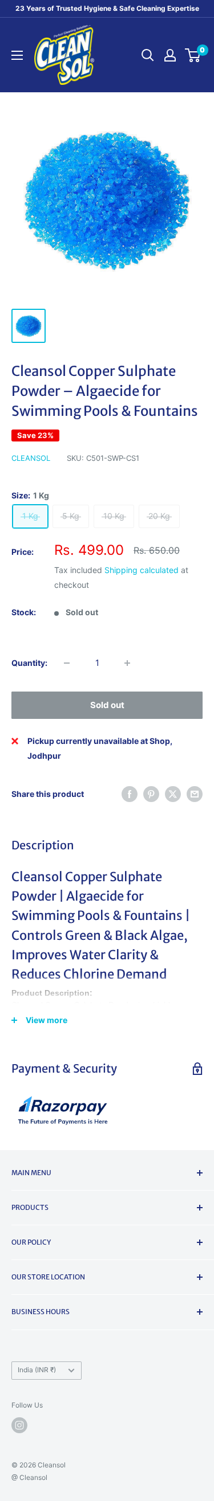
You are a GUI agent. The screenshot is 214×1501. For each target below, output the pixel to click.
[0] (193, 55)
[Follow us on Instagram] (19, 1425)
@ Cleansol (29, 1477)
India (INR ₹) (37, 1369)
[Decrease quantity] (67, 663)
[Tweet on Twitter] (173, 794)
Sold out (107, 705)
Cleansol (30, 458)
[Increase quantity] (127, 663)
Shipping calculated (141, 570)
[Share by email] (195, 794)
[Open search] (148, 55)
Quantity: (29, 663)
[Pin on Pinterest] (151, 794)
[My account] (170, 55)
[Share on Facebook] (130, 794)
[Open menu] (17, 55)
